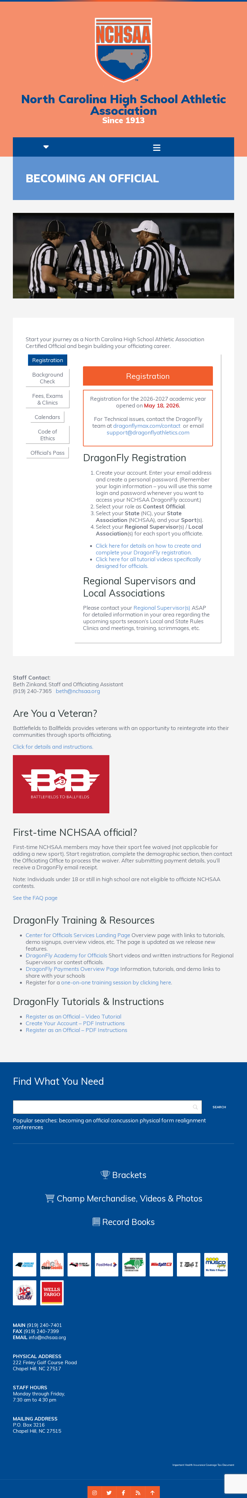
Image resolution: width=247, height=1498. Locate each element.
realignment (190, 1120)
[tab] (47, 360)
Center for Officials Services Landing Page (78, 935)
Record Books (127, 1222)
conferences (28, 1127)
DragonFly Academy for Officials (66, 955)
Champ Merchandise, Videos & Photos (129, 1198)
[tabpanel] (148, 499)
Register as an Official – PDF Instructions (76, 1030)
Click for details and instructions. (53, 746)
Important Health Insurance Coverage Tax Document (203, 1464)
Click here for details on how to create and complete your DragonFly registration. (148, 549)
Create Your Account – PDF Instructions (75, 1023)
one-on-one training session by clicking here (116, 982)
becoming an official (84, 1120)
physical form (157, 1120)
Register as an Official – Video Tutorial (73, 1016)
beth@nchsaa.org (78, 691)
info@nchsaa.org (47, 1337)
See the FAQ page (35, 897)
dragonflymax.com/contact (146, 425)
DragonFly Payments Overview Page (72, 968)
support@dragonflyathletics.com (148, 432)
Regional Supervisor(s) (161, 607)
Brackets (128, 1175)
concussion (124, 1120)
